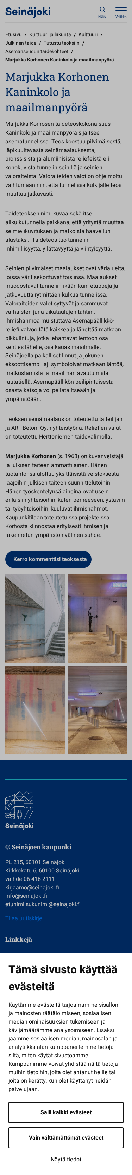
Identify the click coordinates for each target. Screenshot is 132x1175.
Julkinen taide (20, 43)
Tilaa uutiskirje (23, 918)
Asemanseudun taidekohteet (36, 51)
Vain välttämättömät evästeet (66, 1138)
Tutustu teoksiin (62, 43)
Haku (102, 16)
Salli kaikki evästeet (66, 1112)
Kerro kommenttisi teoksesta (50, 559)
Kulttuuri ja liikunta (50, 34)
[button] (35, 618)
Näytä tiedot (66, 1159)
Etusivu (13, 34)
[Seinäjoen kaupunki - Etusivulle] (28, 12)
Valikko (121, 16)
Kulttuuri (88, 34)
